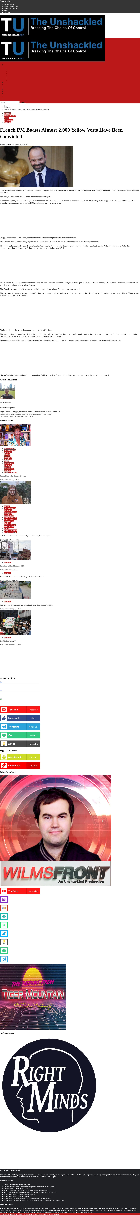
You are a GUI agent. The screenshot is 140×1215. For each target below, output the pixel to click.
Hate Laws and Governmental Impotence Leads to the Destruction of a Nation (26, 605)
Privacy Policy (9, 5)
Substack (7, 82)
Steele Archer (5, 144)
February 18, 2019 (18, 144)
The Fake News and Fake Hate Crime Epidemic (17, 416)
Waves (82, 1212)
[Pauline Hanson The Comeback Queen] (15, 445)
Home (6, 64)
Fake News (101, 1208)
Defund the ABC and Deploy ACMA (12, 566)
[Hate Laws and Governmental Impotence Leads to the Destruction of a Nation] (15, 598)
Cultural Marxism (45, 1208)
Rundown (7, 122)
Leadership (7, 467)
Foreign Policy (115, 1208)
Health (2, 1210)
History (6, 96)
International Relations (30, 1210)
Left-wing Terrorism (10, 517)
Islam (40, 1210)
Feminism (7, 456)
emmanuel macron (26, 412)
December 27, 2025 (15, 645)
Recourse (110, 1210)
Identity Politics (9, 463)
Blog (5, 89)
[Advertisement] (61, 220)
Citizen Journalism (10, 450)
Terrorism (39, 1212)
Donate (6, 87)
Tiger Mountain (13, 73)
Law (43, 1210)
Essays (6, 93)
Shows (6, 67)
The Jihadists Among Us (8, 641)
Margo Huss (4, 480)
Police (91, 1210)
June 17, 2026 (13, 480)
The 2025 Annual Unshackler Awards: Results (19, 1194)
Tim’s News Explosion (15, 69)
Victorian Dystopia (10, 525)
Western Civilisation (10, 472)
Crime (38, 1208)
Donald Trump (69, 1208)
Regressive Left (9, 521)
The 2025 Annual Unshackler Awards (16, 1196)
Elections (7, 454)
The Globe (45, 1212)
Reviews (7, 98)
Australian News (9, 448)
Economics (77, 1208)
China (34, 1208)
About (6, 10)
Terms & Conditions (11, 6)
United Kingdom (54, 1212)
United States (64, 1212)
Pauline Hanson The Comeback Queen (13, 476)
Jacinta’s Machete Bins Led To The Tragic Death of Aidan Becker (22, 577)
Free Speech (8, 458)
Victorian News (9, 527)
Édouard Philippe (11, 412)
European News (10, 116)
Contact (7, 12)
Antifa (19, 1208)
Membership (8, 84)
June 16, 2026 (13, 539)
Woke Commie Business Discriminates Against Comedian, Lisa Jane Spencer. (26, 536)
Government (8, 120)
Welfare (6, 528)
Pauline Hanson (9, 469)
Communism (8, 510)
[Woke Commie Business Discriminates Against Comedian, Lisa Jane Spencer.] (15, 503)
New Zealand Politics (67, 1210)
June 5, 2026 (12, 570)
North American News (82, 1210)
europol (37, 412)
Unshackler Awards (10, 91)
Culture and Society (10, 512)
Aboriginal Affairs (5, 1208)
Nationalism (56, 1210)
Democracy (8, 452)
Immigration (8, 465)
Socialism (24, 1212)
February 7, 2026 (14, 609)
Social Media (31, 1212)
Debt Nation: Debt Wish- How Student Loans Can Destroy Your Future (25, 414)
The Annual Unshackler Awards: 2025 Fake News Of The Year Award (27, 1198)
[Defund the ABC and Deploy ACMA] (15, 559)
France (6, 118)
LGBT (46, 1210)
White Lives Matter (10, 532)
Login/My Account (10, 8)
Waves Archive (13, 78)
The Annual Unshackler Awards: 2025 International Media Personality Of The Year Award (34, 1200)
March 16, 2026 (13, 580)
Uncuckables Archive (15, 80)
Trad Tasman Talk (14, 76)
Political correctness (10, 519)
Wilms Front (12, 71)
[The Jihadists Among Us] (15, 634)
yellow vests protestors (50, 412)
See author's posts (7, 407)
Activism (7, 113)
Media (51, 1210)
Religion (126, 1210)
